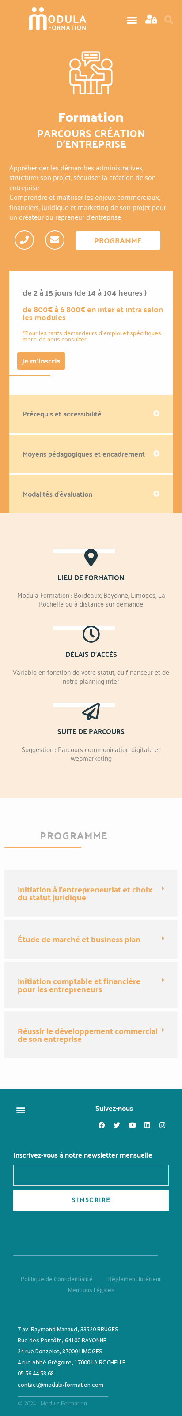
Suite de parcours (91, 731)
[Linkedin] (147, 1124)
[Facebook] (102, 1124)
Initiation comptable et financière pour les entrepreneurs (79, 985)
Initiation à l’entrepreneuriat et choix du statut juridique (85, 893)
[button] (132, 19)
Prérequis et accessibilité (62, 413)
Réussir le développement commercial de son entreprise (88, 1034)
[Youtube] (132, 1124)
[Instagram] (162, 1124)
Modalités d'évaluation (57, 493)
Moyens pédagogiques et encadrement (84, 453)
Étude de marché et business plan (79, 939)
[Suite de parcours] (91, 711)
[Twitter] (117, 1124)
